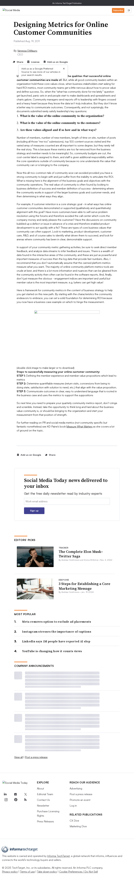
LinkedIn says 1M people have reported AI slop (56, 641)
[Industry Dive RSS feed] (25, 799)
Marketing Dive (78, 826)
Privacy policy (10, 871)
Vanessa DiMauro (27, 50)
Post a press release (36, 757)
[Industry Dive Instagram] (5, 799)
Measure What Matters (79, 426)
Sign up (34, 510)
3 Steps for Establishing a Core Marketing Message (84, 586)
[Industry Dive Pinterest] (15, 799)
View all (18, 757)
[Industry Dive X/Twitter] (25, 794)
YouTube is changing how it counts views (52, 651)
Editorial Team (45, 794)
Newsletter (43, 805)
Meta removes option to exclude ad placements (56, 621)
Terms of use (27, 871)
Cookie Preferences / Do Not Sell (78, 871)
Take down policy (47, 871)
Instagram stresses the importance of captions (56, 631)
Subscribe (118, 10)
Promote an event (80, 800)
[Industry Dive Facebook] (15, 794)
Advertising (76, 788)
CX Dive (74, 820)
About (40, 788)
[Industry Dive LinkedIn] (5, 794)
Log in (73, 805)
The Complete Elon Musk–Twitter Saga (81, 554)
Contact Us (43, 800)
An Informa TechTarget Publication (67, 3)
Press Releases (45, 821)
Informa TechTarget (58, 856)
